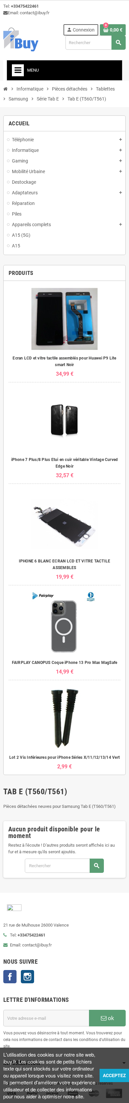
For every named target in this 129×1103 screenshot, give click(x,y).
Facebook (10, 976)
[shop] (20, 38)
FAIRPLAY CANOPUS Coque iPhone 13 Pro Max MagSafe (64, 662)
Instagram (27, 976)
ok (110, 1018)
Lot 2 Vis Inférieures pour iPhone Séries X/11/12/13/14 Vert (64, 757)
